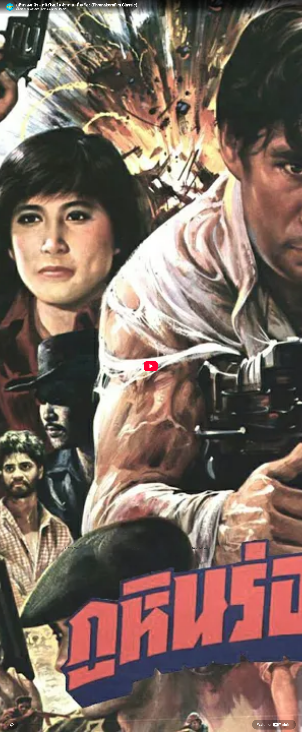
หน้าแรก (137, 548)
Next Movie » (201, 548)
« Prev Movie (73, 548)
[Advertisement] (245, 261)
